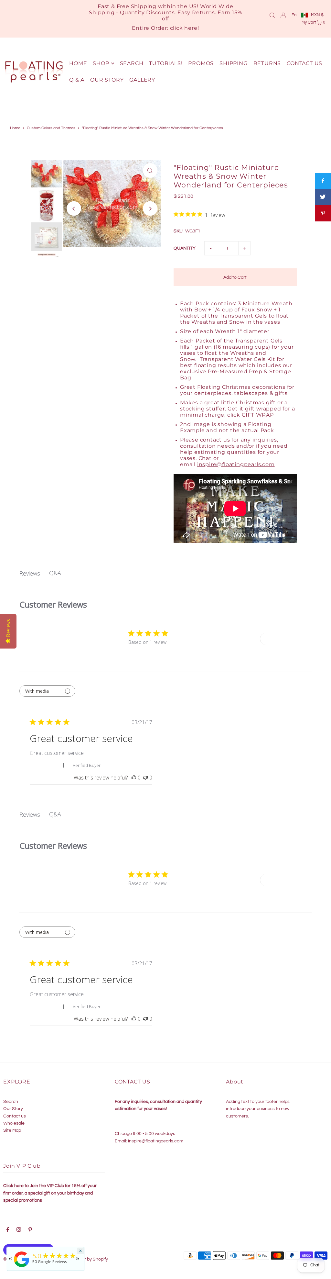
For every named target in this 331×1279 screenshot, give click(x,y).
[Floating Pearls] (21, 1267)
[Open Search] (272, 14)
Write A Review (283, 639)
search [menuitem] (132, 63)
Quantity (185, 248)
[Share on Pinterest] (323, 213)
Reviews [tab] (29, 573)
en (294, 15)
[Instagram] (18, 1230)
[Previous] (74, 208)
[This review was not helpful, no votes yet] (145, 777)
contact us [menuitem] (304, 63)
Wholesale (14, 1123)
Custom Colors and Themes (51, 128)
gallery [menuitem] (142, 80)
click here (184, 28)
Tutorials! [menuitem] (165, 63)
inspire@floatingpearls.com (236, 464)
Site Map (12, 1130)
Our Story (13, 1108)
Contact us (14, 1116)
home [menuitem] (78, 63)
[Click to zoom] (150, 170)
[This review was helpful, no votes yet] (134, 777)
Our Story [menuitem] (106, 80)
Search (10, 1101)
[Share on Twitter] (323, 197)
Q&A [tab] (55, 573)
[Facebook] (7, 1230)
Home (15, 128)
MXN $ (317, 15)
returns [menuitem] (267, 63)
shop (101, 63)
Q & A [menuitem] (76, 80)
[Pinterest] (30, 1230)
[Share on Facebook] (323, 181)
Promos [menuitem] (201, 63)
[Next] (150, 208)
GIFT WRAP (258, 415)
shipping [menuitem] (233, 63)
